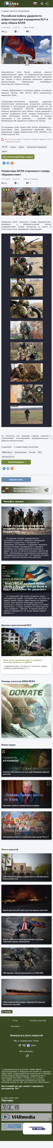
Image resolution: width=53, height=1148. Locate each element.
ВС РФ (4, 147)
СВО (39, 452)
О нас (15, 1020)
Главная (5, 11)
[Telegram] (8, 163)
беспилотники (20, 452)
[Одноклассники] (11, 163)
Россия (32, 452)
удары (21, 147)
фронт (4, 151)
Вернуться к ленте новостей (26, 1035)
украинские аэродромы (36, 147)
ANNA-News (7, 452)
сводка (13, 147)
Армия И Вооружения (19, 11)
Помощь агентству (38, 1020)
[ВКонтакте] (4, 163)
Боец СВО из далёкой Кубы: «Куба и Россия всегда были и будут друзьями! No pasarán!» (25, 586)
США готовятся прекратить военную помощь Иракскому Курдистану (23, 528)
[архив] (26, 50)
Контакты (15, 1026)
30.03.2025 (10, 27)
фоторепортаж (8, 457)
